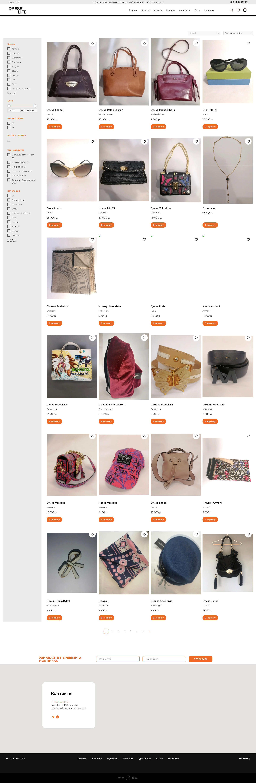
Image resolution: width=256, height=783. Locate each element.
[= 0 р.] (245, 10)
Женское (145, 10)
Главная (133, 10)
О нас (197, 10)
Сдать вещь (185, 10)
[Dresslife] (53, 717)
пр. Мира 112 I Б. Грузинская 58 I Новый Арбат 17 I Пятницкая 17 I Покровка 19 (128, 2)
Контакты (209, 10)
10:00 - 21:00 (14, 2)
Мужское (158, 10)
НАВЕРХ (243, 758)
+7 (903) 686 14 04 (238, 2)
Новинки (170, 10)
